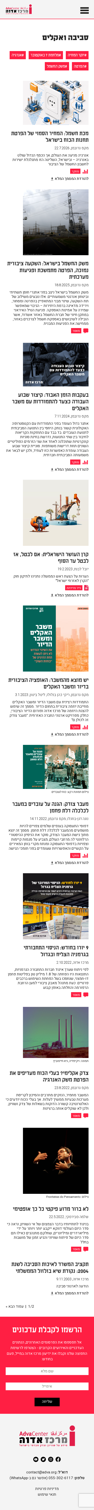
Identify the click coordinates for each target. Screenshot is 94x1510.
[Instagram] (50, 1459)
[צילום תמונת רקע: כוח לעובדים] (56, 798)
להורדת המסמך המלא (72, 178)
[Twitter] (43, 1459)
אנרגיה (17, 55)
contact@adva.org (41, 1472)
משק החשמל (56, 66)
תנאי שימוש (47, 1494)
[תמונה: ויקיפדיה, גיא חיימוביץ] (56, 1067)
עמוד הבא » (15, 1306)
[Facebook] (58, 1459)
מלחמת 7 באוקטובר (45, 55)
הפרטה (79, 66)
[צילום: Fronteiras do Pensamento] (56, 1203)
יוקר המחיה (76, 55)
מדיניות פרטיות (47, 1489)
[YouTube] (35, 1459)
